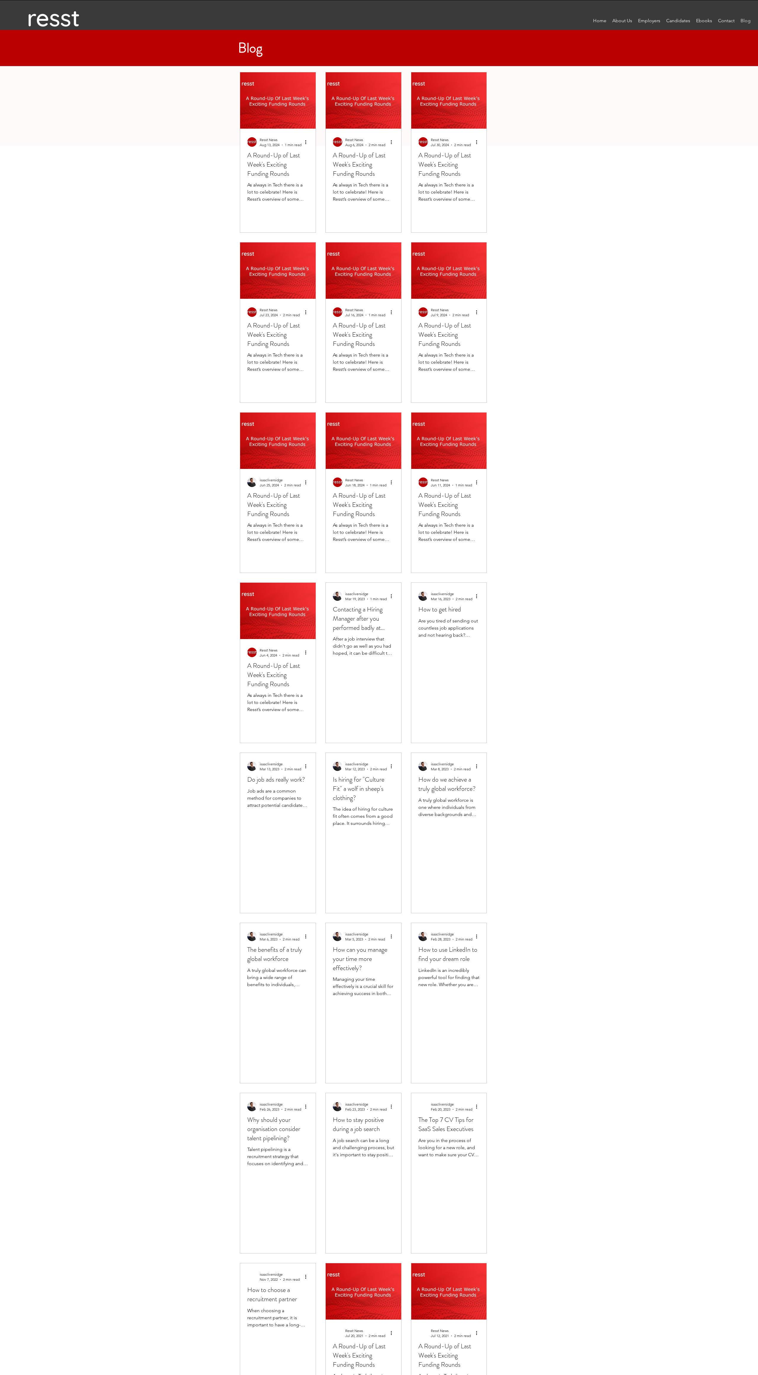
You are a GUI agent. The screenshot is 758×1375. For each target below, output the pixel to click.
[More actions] (307, 142)
